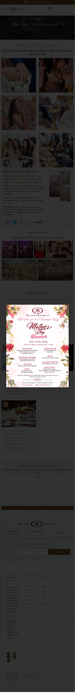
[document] (37, 346)
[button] (66, 308)
